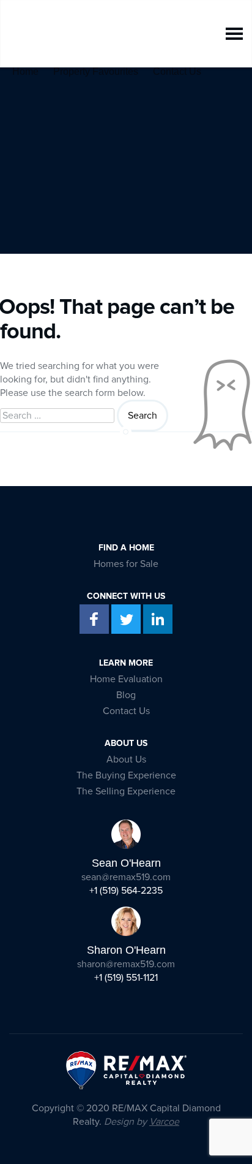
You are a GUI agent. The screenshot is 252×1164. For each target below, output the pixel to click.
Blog (126, 695)
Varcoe (164, 1122)
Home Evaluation (126, 679)
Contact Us (177, 68)
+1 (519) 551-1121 (126, 978)
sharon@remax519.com (126, 964)
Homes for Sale (126, 564)
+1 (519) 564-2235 (126, 891)
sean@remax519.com (126, 877)
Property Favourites (95, 68)
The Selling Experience (126, 791)
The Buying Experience (126, 775)
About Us (126, 759)
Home (25, 68)
